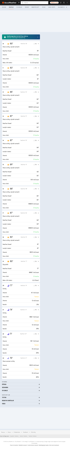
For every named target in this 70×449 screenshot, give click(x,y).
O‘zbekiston (17, 432)
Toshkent (25, 432)
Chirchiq (33, 432)
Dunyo (3, 432)
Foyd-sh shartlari (14, 445)
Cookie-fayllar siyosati (33, 445)
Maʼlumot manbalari (54, 445)
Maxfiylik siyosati (23, 445)
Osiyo (9, 432)
